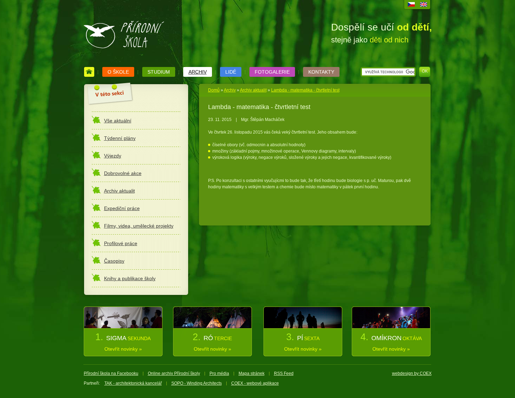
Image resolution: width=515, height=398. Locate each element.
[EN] (423, 5)
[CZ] (411, 5)
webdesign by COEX (412, 373)
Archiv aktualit (253, 90)
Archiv (230, 90)
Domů (214, 90)
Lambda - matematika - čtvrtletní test (305, 90)
